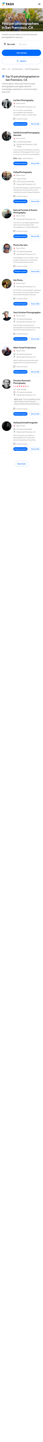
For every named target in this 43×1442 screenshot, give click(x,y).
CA (9, 69)
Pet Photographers (32, 69)
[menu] (39, 4)
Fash (3, 69)
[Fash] (8, 4)
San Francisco (17, 69)
